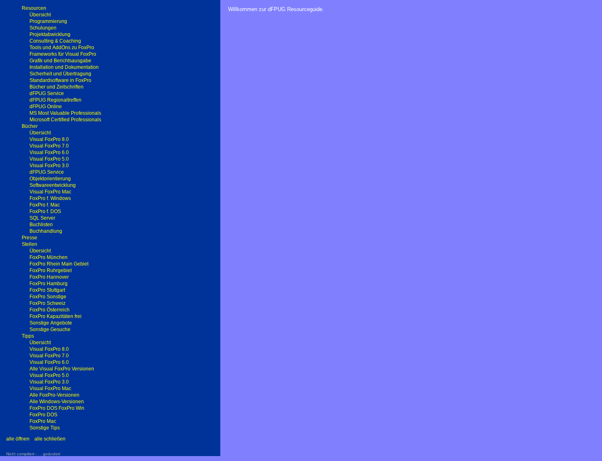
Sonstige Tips (44, 428)
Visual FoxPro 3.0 (49, 165)
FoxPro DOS (43, 415)
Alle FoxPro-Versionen (54, 395)
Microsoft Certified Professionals (65, 120)
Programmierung (48, 21)
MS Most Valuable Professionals (65, 113)
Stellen (29, 244)
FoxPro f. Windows (50, 198)
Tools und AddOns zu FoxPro (61, 47)
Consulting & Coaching (55, 41)
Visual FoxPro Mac (50, 192)
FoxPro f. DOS (45, 211)
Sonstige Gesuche (49, 329)
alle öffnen (17, 439)
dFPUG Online (45, 106)
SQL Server (42, 218)
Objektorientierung (50, 179)
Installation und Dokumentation (64, 67)
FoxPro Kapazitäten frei (55, 316)
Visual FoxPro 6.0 (49, 152)
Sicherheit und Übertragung (60, 74)
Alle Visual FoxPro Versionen (61, 369)
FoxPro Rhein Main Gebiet (58, 264)
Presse (29, 238)
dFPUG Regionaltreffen (55, 100)
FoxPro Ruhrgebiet (50, 270)
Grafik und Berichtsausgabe (60, 61)
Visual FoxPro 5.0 (49, 159)
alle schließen (50, 439)
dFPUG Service (46, 93)
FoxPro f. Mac (44, 205)
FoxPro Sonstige (47, 297)
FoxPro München (48, 257)
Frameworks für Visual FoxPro (62, 54)
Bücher (30, 126)
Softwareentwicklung (52, 185)
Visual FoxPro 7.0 (49, 146)
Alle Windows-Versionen (56, 401)
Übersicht (40, 15)
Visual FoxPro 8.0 (49, 139)
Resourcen (34, 8)
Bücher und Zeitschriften (56, 87)
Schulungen (43, 28)
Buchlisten (41, 224)
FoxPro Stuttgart (47, 290)
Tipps (28, 336)
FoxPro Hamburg (48, 283)
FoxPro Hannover (49, 277)
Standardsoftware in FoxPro (60, 80)
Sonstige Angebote (50, 323)
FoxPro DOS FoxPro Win (56, 408)
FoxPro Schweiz (47, 303)
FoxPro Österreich (49, 310)
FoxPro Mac (42, 421)
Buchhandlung (45, 231)
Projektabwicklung (49, 34)
